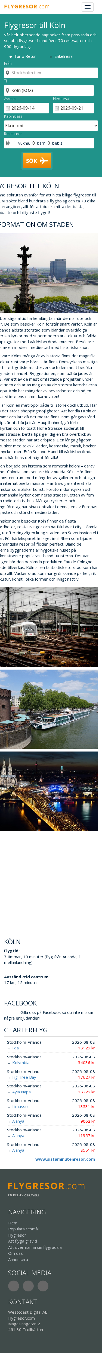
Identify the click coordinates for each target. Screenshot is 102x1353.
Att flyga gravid (22, 1241)
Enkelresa (63, 56)
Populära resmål (23, 1228)
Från (8, 63)
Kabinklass (13, 116)
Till (6, 81)
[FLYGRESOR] (29, 6)
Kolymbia (20, 1062)
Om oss (15, 1253)
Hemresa (61, 98)
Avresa (10, 98)
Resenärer (13, 133)
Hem (12, 1222)
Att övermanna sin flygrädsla (35, 1247)
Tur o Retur (25, 56)
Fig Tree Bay (24, 1077)
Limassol (20, 1106)
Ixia (15, 1047)
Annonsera (18, 1259)
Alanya (18, 1121)
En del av (16, 1195)
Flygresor (17, 1235)
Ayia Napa (21, 1091)
